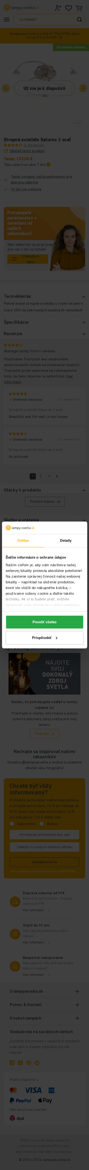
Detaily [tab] (66, 540)
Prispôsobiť (42, 638)
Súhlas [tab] (23, 540)
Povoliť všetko (44, 622)
